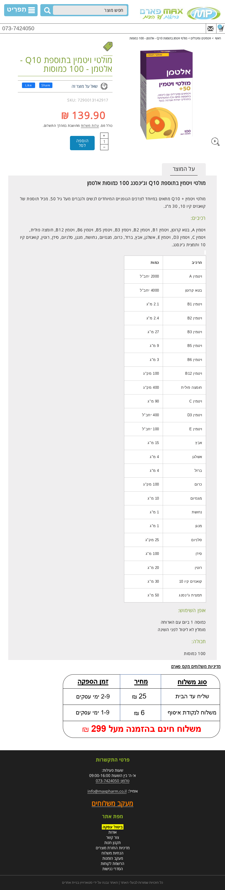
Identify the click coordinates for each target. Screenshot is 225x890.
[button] (21, 10)
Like (28, 85)
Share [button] (45, 85)
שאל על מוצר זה (85, 86)
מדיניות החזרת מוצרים (113, 847)
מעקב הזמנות (112, 858)
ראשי (218, 38)
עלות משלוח (90, 125)
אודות (112, 832)
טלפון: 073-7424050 (113, 780)
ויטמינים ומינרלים (201, 38)
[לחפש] (46, 10)
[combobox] (90, 10)
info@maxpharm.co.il (107, 791)
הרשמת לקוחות (112, 863)
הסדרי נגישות (112, 868)
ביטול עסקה (113, 826)
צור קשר (112, 837)
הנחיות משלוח (112, 853)
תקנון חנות (112, 842)
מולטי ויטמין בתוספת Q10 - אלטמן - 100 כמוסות (158, 38)
